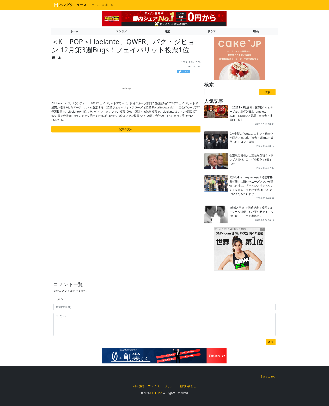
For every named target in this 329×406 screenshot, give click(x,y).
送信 (270, 342)
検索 (267, 92)
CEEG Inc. (156, 393)
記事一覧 (107, 5)
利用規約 (138, 386)
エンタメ (121, 31)
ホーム (96, 5)
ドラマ (212, 31)
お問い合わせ (188, 386)
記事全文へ (126, 129)
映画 (256, 31)
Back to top (268, 376)
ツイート (186, 71)
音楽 (167, 31)
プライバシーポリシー (161, 386)
